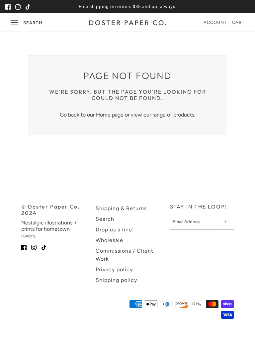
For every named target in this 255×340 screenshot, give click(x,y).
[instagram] (18, 6)
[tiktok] (28, 6)
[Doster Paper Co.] (127, 22)
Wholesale (109, 240)
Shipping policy (116, 280)
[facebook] (8, 6)
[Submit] (225, 221)
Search (32, 22)
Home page (110, 115)
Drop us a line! (115, 229)
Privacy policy (114, 269)
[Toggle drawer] (14, 22)
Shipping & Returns (121, 208)
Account (215, 22)
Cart (238, 22)
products (183, 115)
